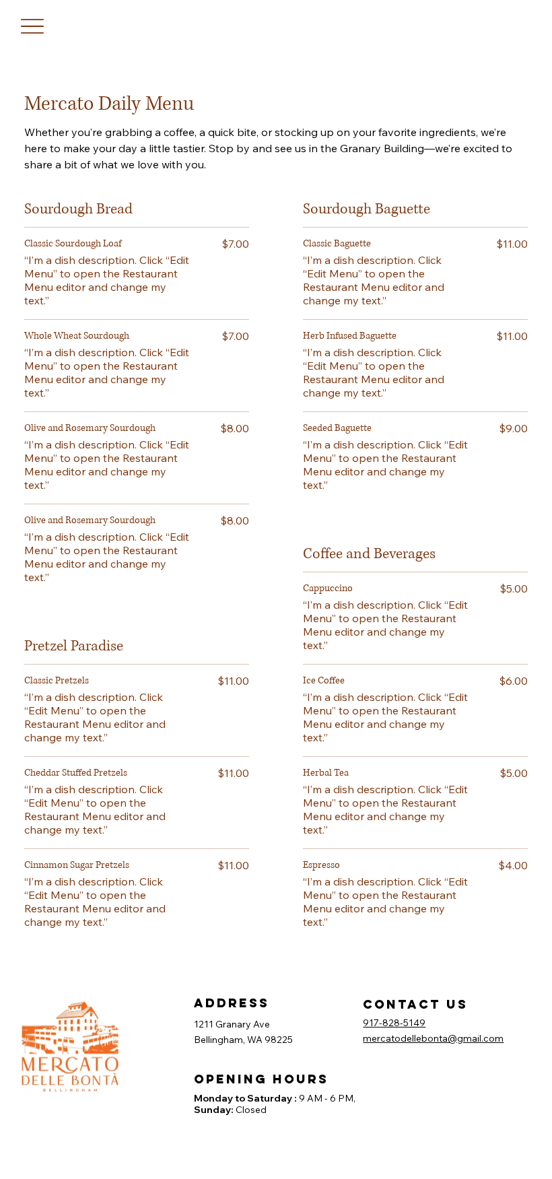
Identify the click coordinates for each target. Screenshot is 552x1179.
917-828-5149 (394, 1023)
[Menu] (32, 26)
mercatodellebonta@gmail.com (433, 1038)
